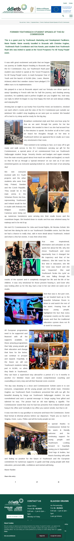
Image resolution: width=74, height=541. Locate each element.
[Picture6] (23, 258)
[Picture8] (24, 308)
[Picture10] (47, 191)
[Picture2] (14, 131)
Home (28, 22)
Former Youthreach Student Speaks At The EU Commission (37, 33)
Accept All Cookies (56, 535)
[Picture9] (26, 438)
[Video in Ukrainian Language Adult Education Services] (1, 271)
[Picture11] (48, 349)
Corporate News (35, 22)
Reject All (42, 535)
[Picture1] (59, 73)
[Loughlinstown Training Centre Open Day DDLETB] (72, 271)
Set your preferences (9, 535)
